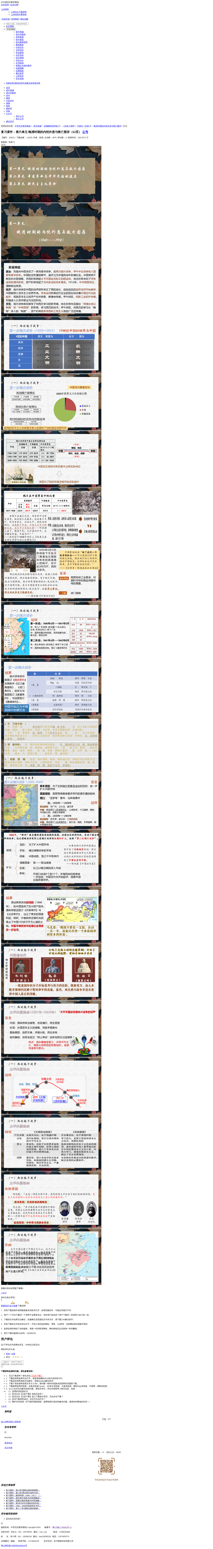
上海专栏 (20, 76)
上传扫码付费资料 (19, 14)
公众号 (9, 114)
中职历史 (20, 47)
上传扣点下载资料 (19, 12)
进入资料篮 (16, 1422)
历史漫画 (20, 79)
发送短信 (8, 1443)
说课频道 (20, 71)
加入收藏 (13, 1306)
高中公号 (20, 116)
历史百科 (20, 55)
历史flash (19, 60)
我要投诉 (5, 1306)
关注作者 (8, 1448)
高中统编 (20, 32)
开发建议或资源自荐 (31, 83)
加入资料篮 (6, 1422)
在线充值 (6, 19)
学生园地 (20, 53)
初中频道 (20, 40)
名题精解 (20, 68)
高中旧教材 (21, 34)
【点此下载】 (36, 1376)
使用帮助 (15, 19)
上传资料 (5, 9)
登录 (8, 1354)
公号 (85, 132)
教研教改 (20, 45)
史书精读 (20, 63)
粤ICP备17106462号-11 (62, 1527)
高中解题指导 (22, 42)
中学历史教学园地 (23, 126)
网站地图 (24, 19)
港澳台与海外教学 (24, 66)
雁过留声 (20, 73)
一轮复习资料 (68, 126)
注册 (13, 1354)
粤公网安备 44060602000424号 (14, 1546)
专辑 (8, 111)
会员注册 (14, 5)
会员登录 (5, 5)
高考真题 (20, 37)
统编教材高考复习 (52, 126)
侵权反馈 (18, 83)
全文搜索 (10, 26)
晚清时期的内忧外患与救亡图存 (107, 126)
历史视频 (20, 58)
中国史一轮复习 (84, 126)
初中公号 (20, 119)
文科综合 (20, 50)
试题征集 (10, 83)
